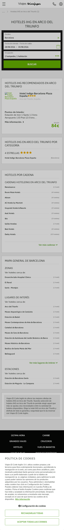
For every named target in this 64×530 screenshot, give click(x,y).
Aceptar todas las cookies (32, 522)
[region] (32, 265)
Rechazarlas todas (32, 513)
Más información (22, 499)
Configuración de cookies (33, 506)
